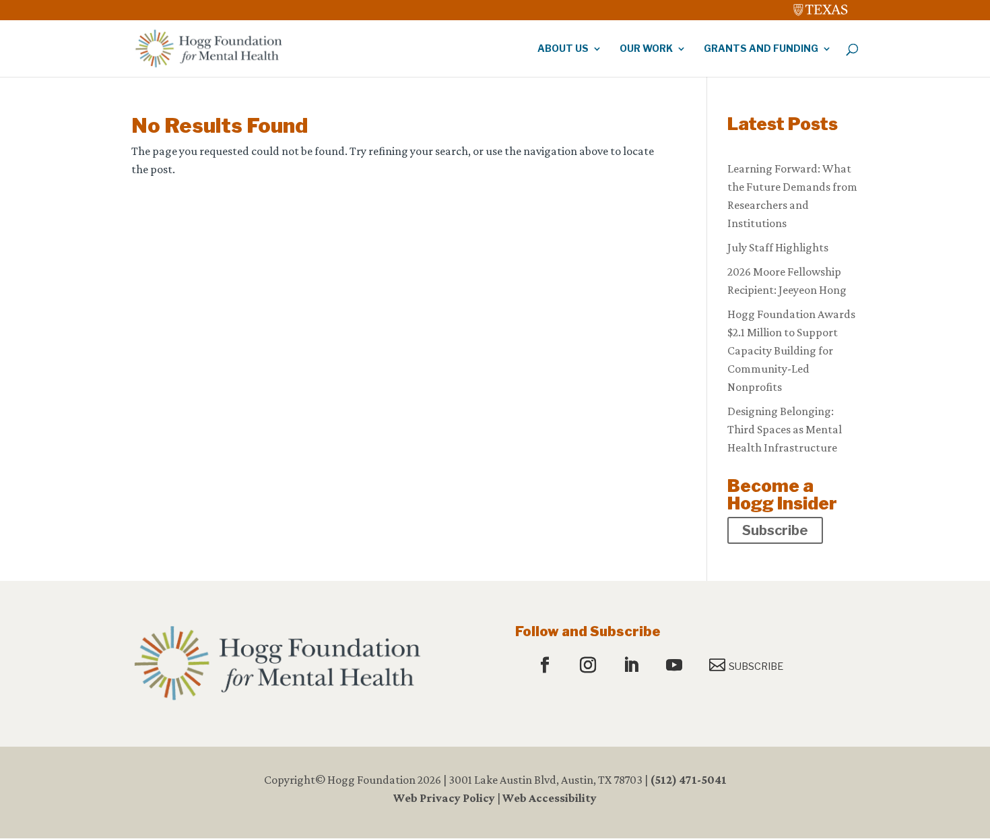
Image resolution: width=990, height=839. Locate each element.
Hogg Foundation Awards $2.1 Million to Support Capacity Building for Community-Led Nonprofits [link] (791, 350)
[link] (821, 6)
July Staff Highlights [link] (777, 247)
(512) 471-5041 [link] (688, 779)
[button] (546, 666)
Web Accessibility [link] (549, 798)
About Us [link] (563, 49)
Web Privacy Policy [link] (444, 798)
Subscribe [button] (775, 530)
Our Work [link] (646, 49)
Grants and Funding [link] (761, 49)
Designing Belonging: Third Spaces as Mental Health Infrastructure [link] (784, 429)
